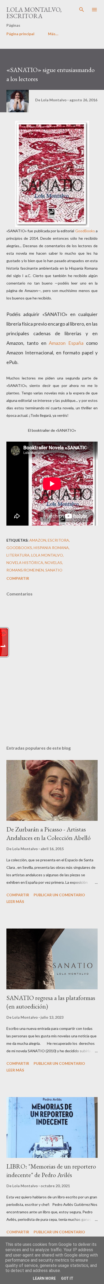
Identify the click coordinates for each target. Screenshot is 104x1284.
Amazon (37, 540)
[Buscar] (81, 9)
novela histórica (24, 562)
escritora (58, 540)
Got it (67, 1278)
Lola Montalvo (47, 555)
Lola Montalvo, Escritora (34, 12)
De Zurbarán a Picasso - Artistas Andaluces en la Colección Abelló (48, 833)
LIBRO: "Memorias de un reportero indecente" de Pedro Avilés (51, 1170)
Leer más (15, 901)
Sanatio (53, 570)
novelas (53, 562)
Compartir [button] (17, 578)
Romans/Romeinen (25, 570)
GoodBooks (85, 231)
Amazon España (66, 343)
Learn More (44, 1278)
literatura (18, 555)
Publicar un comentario (59, 895)
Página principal (20, 33)
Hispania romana (51, 547)
